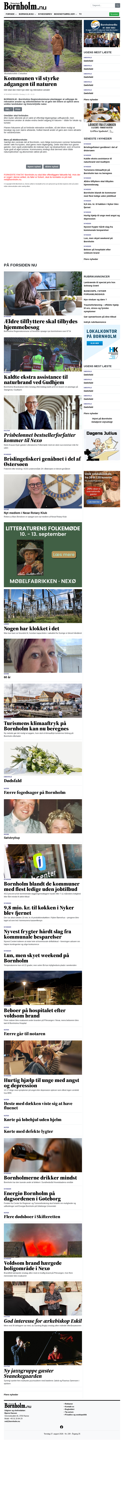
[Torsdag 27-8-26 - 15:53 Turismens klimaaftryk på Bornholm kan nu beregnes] (43, 700)
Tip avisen (114, 14)
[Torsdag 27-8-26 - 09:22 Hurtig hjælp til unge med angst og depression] (43, 1057)
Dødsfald (88, 61)
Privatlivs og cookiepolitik (76, 1415)
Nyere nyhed (34, 166)
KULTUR (7, 430)
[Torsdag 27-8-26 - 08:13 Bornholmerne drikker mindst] (43, 1155)
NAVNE (6, 509)
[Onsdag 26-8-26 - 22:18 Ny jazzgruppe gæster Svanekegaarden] (43, 1348)
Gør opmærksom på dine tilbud (100, 317)
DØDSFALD (88, 57)
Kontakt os (69, 1407)
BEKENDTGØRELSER (64, 14)
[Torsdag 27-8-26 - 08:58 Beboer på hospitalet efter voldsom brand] (43, 988)
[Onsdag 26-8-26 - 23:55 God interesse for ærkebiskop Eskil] (43, 1298)
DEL (7, 109)
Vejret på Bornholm (102, 418)
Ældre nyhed (51, 166)
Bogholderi (69, 1409)
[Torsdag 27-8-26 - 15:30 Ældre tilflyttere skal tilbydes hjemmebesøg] (43, 293)
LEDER (6, 624)
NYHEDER (87, 144)
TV (80, 14)
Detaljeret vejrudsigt (102, 422)
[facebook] (62, 1427)
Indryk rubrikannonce (95, 322)
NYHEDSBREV (45, 14)
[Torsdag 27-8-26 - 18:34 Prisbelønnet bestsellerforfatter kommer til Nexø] (43, 412)
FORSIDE (10, 14)
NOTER (6, 788)
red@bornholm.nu (12, 1421)
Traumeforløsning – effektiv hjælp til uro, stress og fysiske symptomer (101, 308)
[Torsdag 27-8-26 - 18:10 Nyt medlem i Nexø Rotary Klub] (43, 491)
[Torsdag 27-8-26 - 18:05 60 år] (43, 655)
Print (17, 109)
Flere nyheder (91, 99)
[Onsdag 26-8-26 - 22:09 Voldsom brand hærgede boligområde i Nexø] (43, 1240)
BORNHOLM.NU (26, 14)
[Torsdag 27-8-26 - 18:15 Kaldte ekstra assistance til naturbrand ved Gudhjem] (43, 354)
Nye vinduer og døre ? (95, 299)
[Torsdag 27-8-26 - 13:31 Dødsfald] (43, 758)
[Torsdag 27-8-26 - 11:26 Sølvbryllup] (43, 816)
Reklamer (69, 1404)
